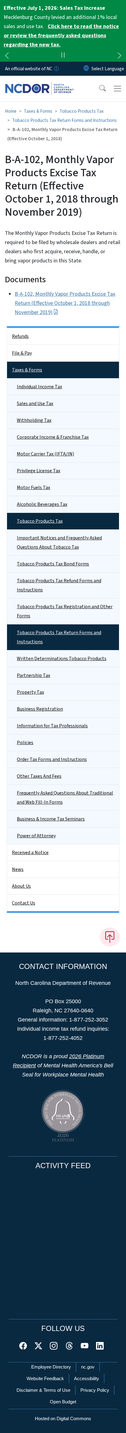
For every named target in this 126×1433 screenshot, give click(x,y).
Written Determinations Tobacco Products (61, 658)
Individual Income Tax (39, 386)
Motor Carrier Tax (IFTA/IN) (45, 454)
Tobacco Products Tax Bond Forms (53, 564)
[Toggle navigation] (117, 88)
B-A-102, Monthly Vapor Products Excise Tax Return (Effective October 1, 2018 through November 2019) (65, 303)
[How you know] (56, 68)
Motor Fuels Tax (33, 487)
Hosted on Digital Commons (63, 1418)
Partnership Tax (33, 675)
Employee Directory (51, 1366)
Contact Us (23, 903)
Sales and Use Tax (35, 403)
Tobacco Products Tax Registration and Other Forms (65, 611)
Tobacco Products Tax (82, 111)
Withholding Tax (34, 420)
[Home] (39, 83)
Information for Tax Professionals (52, 725)
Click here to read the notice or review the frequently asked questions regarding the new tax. (61, 36)
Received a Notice (30, 852)
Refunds (20, 336)
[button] (98, 88)
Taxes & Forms (38, 111)
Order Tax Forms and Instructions (52, 759)
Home (11, 111)
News (18, 869)
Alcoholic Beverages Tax (42, 504)
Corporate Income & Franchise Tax (53, 437)
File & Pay (22, 353)
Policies (25, 742)
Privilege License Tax (38, 470)
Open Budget (63, 1401)
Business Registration (40, 709)
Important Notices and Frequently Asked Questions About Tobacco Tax (59, 542)
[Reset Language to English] (86, 68)
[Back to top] (110, 936)
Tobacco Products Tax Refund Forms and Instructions (59, 585)
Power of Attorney (36, 835)
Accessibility (86, 1378)
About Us (21, 886)
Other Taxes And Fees (39, 776)
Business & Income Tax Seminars (51, 819)
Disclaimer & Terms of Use (43, 1390)
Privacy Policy (94, 1390)
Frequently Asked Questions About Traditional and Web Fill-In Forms (65, 798)
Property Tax (30, 692)
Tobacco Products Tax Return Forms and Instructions (64, 120)
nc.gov (87, 1366)
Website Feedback (45, 1378)
